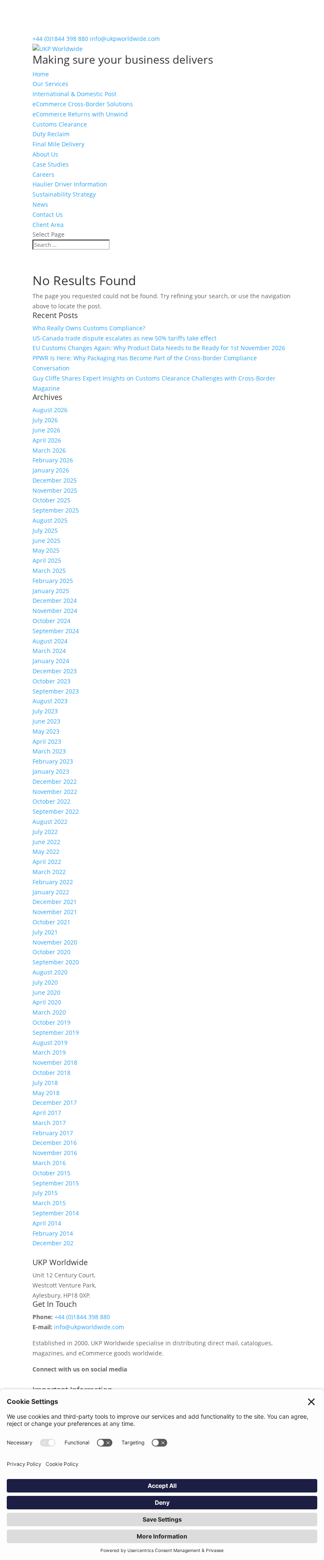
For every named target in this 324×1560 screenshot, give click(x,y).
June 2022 (46, 842)
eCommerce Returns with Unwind (80, 114)
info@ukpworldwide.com (89, 1327)
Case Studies (50, 164)
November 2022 (54, 792)
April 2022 (46, 862)
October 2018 (51, 1073)
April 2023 (46, 741)
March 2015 (49, 1203)
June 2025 (46, 541)
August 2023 (50, 701)
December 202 (52, 1243)
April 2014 (46, 1223)
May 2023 (45, 731)
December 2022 (54, 781)
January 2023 (50, 771)
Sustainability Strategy (64, 194)
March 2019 (49, 1052)
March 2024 (49, 651)
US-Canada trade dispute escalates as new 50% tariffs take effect (124, 338)
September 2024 (55, 631)
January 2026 (50, 470)
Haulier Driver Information (69, 184)
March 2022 (49, 872)
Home (40, 74)
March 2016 (49, 1163)
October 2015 (51, 1173)
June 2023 (46, 721)
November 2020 (54, 942)
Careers (43, 174)
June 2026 (46, 430)
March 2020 (49, 1012)
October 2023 (51, 681)
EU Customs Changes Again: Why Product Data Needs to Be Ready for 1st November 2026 (158, 348)
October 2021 (51, 922)
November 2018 (54, 1062)
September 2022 (55, 811)
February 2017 (52, 1133)
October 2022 (51, 801)
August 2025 (50, 520)
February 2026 (52, 460)
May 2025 (45, 550)
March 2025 (49, 571)
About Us (45, 154)
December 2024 (54, 600)
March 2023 (49, 751)
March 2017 (49, 1123)
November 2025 (54, 490)
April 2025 (46, 560)
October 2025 (51, 500)
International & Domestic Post (74, 94)
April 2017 (46, 1113)
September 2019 (55, 1032)
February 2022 (52, 882)
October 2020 (51, 952)
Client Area (48, 225)
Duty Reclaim (51, 134)
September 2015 (55, 1183)
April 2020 (46, 1002)
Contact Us (47, 215)
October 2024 (51, 621)
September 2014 (55, 1213)
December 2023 (54, 671)
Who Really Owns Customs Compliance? (88, 328)
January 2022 (50, 892)
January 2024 (50, 661)
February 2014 (52, 1233)
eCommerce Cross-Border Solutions (82, 104)
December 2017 (54, 1102)
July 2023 (45, 711)
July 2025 (45, 530)
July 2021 (45, 932)
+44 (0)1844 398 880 (60, 39)
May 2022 (45, 851)
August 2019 (50, 1043)
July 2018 (45, 1083)
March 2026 (49, 450)
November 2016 (54, 1153)
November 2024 (54, 611)
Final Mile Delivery (58, 144)
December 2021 (54, 902)
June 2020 (46, 992)
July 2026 (45, 420)
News (40, 204)
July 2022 (45, 832)
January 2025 (50, 591)
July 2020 (45, 982)
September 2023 (55, 691)
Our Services (50, 84)
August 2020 (50, 972)
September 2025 (55, 510)
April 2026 (46, 440)
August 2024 (50, 641)
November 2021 (54, 912)
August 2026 (50, 410)
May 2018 (45, 1093)
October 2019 (51, 1022)
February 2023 (52, 761)
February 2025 (52, 581)
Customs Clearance (59, 124)
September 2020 (55, 962)
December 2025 (54, 480)
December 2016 (54, 1143)
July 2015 (45, 1193)
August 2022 (50, 822)
